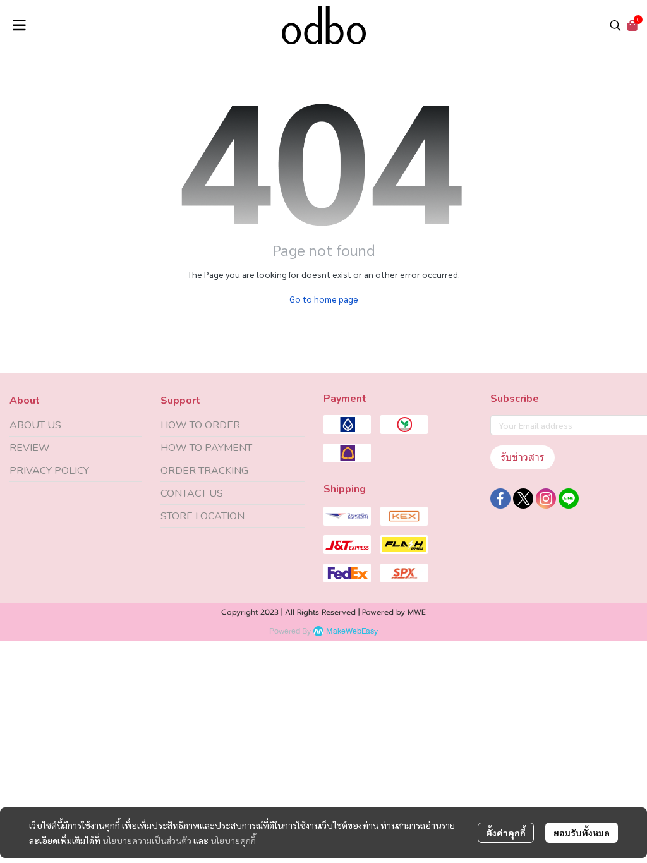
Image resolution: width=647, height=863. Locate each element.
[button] (615, 25)
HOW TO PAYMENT (206, 448)
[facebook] (500, 498)
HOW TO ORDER (200, 425)
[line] (569, 498)
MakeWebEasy (352, 631)
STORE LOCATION (202, 516)
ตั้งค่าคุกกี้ (506, 832)
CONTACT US (191, 493)
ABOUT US (35, 425)
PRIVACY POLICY (49, 471)
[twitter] (523, 498)
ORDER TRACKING (204, 471)
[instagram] (546, 498)
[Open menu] (19, 25)
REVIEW (29, 448)
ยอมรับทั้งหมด (581, 832)
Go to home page (323, 299)
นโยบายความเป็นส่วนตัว (146, 840)
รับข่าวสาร (522, 457)
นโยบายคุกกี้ (233, 840)
